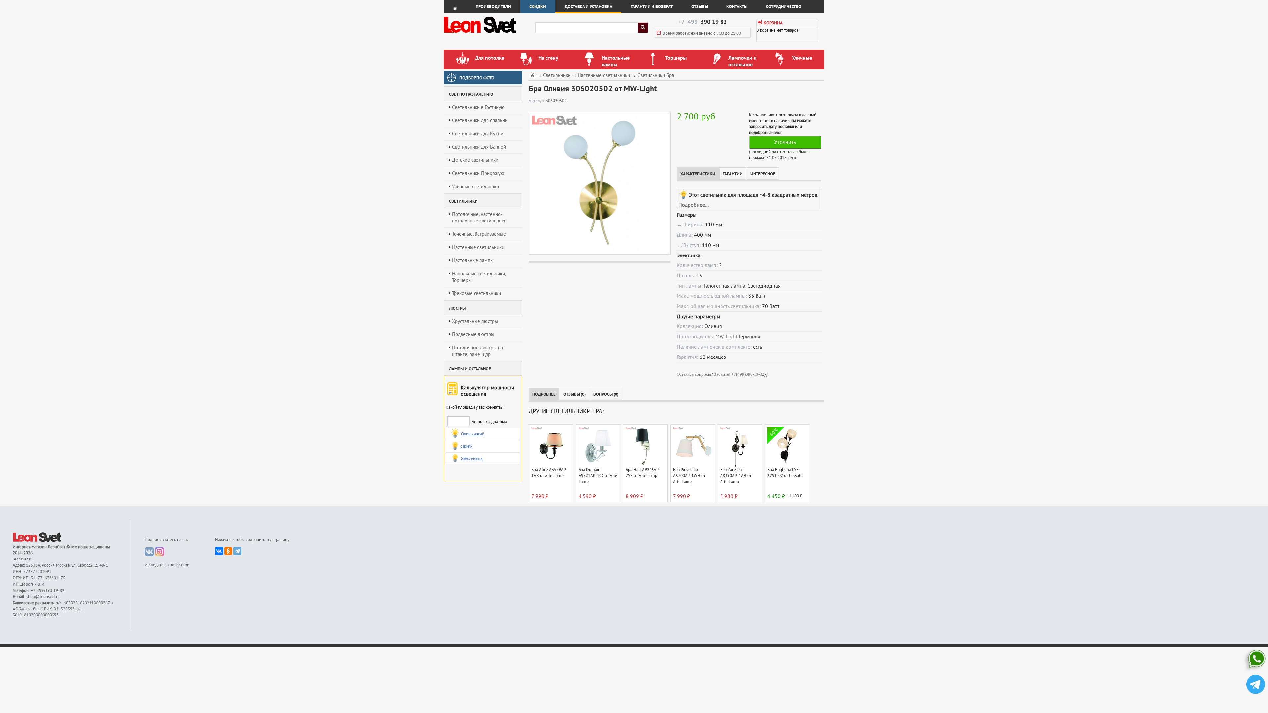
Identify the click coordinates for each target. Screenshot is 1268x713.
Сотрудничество (783, 6)
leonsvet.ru (23, 559)
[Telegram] (237, 551)
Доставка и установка (588, 6)
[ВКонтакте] (219, 551)
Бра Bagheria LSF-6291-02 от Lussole (785, 472)
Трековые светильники (476, 293)
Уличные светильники (475, 186)
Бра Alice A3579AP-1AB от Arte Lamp (549, 472)
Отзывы (699, 6)
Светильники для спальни (480, 120)
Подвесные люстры (473, 334)
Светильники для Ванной (479, 147)
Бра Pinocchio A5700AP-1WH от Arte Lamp (689, 475)
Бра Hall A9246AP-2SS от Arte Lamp (643, 472)
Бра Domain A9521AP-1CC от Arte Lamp (598, 475)
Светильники (557, 75)
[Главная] (533, 74)
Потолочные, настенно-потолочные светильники (479, 217)
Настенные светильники (478, 247)
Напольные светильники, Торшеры (479, 277)
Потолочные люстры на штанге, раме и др (477, 351)
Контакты (736, 6)
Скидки (537, 6)
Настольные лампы (473, 260)
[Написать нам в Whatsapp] (1255, 660)
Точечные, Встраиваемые (479, 234)
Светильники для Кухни (477, 134)
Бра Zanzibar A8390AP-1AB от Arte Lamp (735, 475)
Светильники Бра (655, 75)
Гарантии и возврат (652, 6)
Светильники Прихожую (478, 173)
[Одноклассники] (228, 551)
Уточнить (785, 142)
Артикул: (537, 100)
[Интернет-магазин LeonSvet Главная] (489, 35)
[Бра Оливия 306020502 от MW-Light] (598, 183)
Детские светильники (475, 160)
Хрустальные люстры (475, 321)
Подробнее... (693, 205)
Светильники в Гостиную (478, 107)
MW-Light (726, 337)
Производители (493, 6)
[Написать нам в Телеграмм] (1255, 685)
